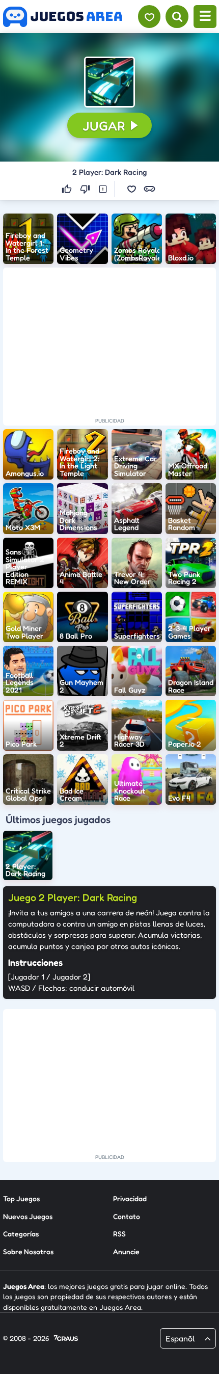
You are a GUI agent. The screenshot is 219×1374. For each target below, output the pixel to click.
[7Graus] (66, 1338)
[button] (109, 82)
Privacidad (130, 1198)
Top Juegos (21, 1198)
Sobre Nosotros (28, 1251)
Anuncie (126, 1251)
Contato (126, 1216)
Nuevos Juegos (27, 1216)
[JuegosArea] (62, 17)
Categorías (21, 1233)
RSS (119, 1233)
